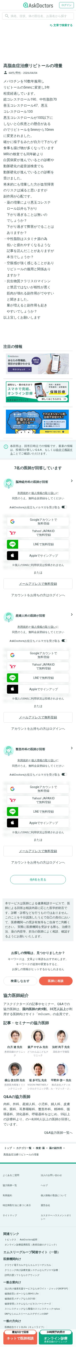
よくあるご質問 (11, 1175)
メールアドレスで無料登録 (38, 584)
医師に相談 (56, 981)
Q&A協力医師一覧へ (58, 1133)
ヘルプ (44, 1185)
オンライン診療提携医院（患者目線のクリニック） (31, 1244)
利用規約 (23, 493)
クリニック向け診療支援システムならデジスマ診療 (31, 1270)
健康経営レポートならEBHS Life (22, 1293)
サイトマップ (10, 1215)
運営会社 (45, 1205)
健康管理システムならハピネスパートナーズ (28, 1303)
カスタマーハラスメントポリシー (56, 1217)
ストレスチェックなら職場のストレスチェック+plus (32, 1308)
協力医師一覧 (10, 1185)
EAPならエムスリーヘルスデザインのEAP (26, 1314)
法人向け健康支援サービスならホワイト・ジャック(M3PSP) (36, 1288)
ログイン (66, 5)
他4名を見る (38, 879)
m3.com (44, 1014)
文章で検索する (61, 25)
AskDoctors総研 (28, 1239)
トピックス (10, 1239)
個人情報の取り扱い (43, 493)
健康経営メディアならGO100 (20, 1298)
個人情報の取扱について (53, 1195)
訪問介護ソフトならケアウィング (22, 1275)
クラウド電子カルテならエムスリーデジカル (28, 1265)
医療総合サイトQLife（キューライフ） (25, 1327)
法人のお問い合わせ (51, 1175)
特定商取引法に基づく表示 (17, 1205)
